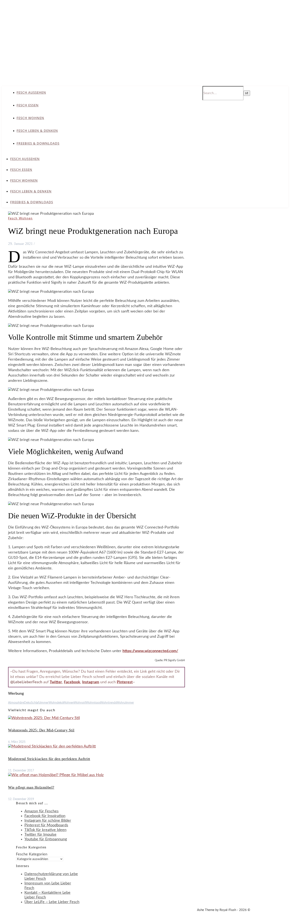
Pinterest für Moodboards (46, 825)
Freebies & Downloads (38, 143)
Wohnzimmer (125, 702)
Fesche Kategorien (31, 854)
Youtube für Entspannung (45, 839)
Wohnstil (80, 702)
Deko (27, 702)
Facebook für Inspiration (44, 816)
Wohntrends (108, 702)
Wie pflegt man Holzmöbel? (31, 787)
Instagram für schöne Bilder (47, 821)
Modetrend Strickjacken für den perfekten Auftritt (49, 759)
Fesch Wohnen (30, 118)
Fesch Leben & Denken (37, 130)
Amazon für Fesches (41, 811)
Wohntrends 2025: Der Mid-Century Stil (41, 730)
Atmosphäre (16, 702)
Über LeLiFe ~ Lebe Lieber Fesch (51, 902)
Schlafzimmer (40, 702)
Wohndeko (56, 702)
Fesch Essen (28, 105)
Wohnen (68, 702)
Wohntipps (93, 702)
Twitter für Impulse (40, 835)
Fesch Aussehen (31, 92)
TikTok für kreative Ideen (45, 830)
